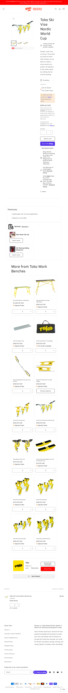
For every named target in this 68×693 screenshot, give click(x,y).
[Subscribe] (30, 672)
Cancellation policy (35, 688)
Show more (34, 568)
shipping (42, 109)
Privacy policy (28, 687)
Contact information (58, 687)
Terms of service (38, 687)
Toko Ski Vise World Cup (43, 538)
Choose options (45, 391)
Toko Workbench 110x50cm (21, 300)
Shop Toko (48, 569)
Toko (27, 562)
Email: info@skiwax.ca (11, 637)
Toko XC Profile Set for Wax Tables (44, 380)
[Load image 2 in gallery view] (19, 43)
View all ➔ (25, 226)
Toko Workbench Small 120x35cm (42, 301)
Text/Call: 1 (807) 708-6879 (12, 634)
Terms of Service (9, 654)
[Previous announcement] (3, 2)
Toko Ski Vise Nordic (19, 420)
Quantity (42, 128)
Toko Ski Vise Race (41, 500)
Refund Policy (8, 641)
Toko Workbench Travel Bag (44, 341)
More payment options (47, 148)
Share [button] (44, 191)
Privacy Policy (8, 650)
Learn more (16, 240)
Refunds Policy (47, 172)
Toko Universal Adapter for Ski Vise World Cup (45, 460)
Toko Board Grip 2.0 (19, 459)
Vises (49, 97)
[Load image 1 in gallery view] (13, 43)
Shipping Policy (49, 186)
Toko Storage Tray (18, 341)
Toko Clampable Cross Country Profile (22, 380)
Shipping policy (47, 687)
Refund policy (19, 687)
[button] (4, 9)
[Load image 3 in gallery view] (25, 43)
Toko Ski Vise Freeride (19, 538)
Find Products (8, 658)
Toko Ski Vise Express (19, 500)
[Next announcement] (64, 2)
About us (7, 630)
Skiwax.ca (11, 687)
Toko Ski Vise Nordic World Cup (45, 420)
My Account (8, 662)
